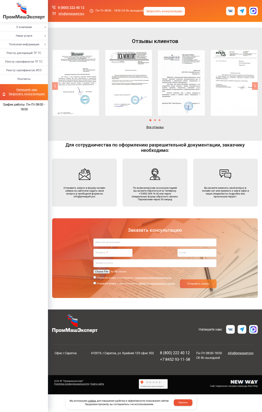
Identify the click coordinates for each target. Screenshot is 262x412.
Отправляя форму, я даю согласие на (135, 283)
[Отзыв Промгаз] (181, 83)
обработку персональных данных (156, 283)
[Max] (253, 11)
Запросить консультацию (27, 94)
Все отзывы (155, 127)
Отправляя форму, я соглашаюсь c (133, 277)
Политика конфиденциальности (71, 384)
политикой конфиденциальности (153, 277)
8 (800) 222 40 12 (71, 8)
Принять (183, 402)
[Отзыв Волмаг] (75, 83)
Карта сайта (97, 384)
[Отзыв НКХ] (234, 83)
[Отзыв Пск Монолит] (128, 83)
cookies (92, 401)
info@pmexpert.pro (71, 14)
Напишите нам (26, 90)
